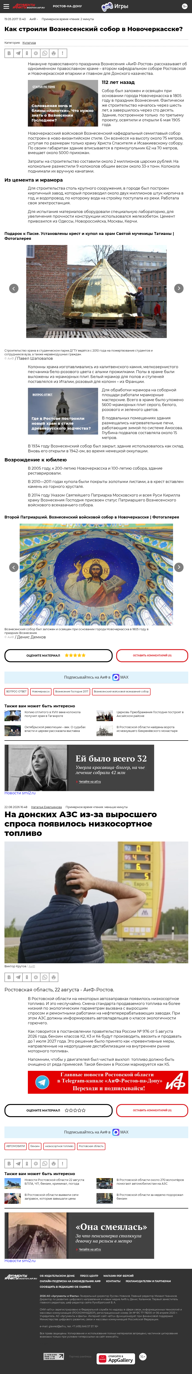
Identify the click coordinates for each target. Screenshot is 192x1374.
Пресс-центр (89, 1275)
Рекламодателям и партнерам (148, 1281)
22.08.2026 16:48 (15, 807)
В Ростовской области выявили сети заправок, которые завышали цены (51, 1196)
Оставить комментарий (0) (152, 655)
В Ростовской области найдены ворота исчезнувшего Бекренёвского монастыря (147, 729)
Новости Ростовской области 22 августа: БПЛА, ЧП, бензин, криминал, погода (55, 1181)
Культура (29, 42)
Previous (14, 288)
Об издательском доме (57, 1275)
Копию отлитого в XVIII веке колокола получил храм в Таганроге (53, 714)
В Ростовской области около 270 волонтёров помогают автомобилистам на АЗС (150, 1181)
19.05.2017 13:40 (15, 19)
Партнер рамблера (80, 1356)
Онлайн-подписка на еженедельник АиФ (70, 1281)
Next (179, 288)
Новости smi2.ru (20, 793)
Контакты (113, 1281)
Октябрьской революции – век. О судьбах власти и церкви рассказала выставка (55, 729)
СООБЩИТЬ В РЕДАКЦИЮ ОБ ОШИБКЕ (65, 1286)
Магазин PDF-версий (118, 1275)
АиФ (10, 358)
